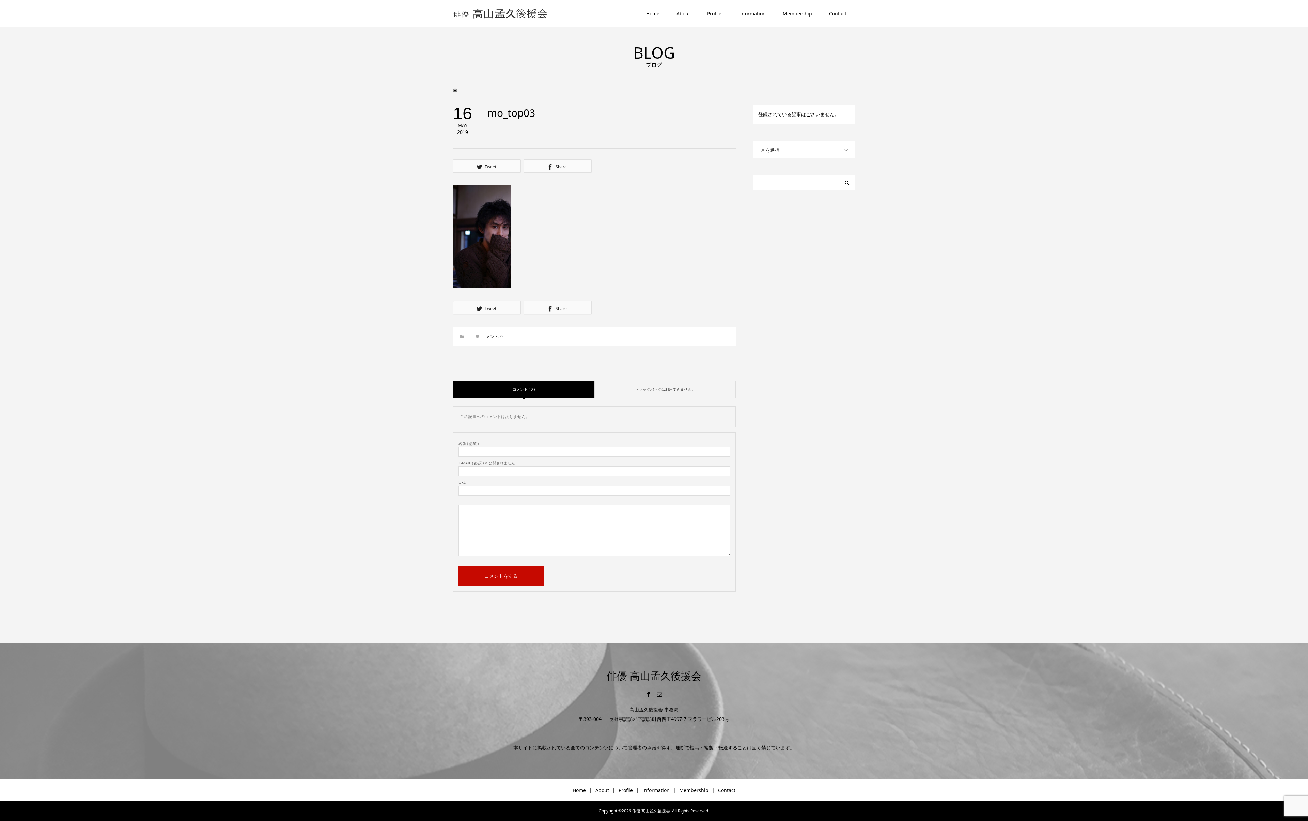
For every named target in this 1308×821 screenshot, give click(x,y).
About (683, 13)
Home (652, 13)
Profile (714, 13)
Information (752, 13)
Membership (797, 13)
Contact (837, 13)
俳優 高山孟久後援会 (654, 676)
